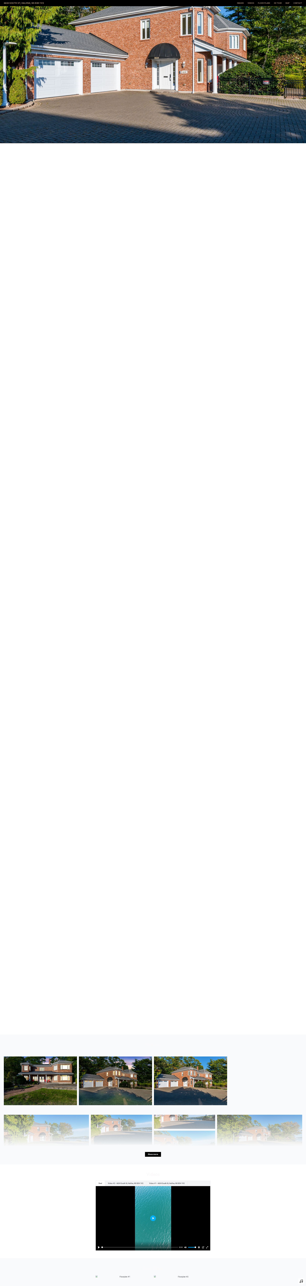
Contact (297, 3)
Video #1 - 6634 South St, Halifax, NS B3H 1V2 (167, 1183)
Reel (100, 1183)
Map (288, 3)
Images (240, 3)
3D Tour (278, 3)
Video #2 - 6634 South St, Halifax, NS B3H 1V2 (125, 1183)
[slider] (139, 1247)
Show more (153, 1154)
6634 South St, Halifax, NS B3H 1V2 (24, 3)
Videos (251, 3)
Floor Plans (264, 3)
